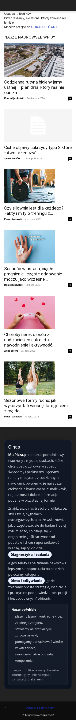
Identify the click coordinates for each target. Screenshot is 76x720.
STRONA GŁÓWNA (44, 27)
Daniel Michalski (13, 284)
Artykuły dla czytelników (40, 707)
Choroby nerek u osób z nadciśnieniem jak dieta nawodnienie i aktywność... (30, 340)
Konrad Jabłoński (14, 98)
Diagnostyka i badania (30, 554)
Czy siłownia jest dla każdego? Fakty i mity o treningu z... (33, 211)
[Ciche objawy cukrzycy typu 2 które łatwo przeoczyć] (38, 125)
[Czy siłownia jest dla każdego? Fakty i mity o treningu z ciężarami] (38, 186)
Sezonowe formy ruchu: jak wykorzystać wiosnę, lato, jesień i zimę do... (36, 405)
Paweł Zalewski (13, 219)
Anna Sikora (11, 350)
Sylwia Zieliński (12, 158)
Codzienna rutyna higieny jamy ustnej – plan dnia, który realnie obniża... (34, 87)
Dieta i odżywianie (26, 580)
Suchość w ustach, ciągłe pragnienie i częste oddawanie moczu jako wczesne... (33, 274)
